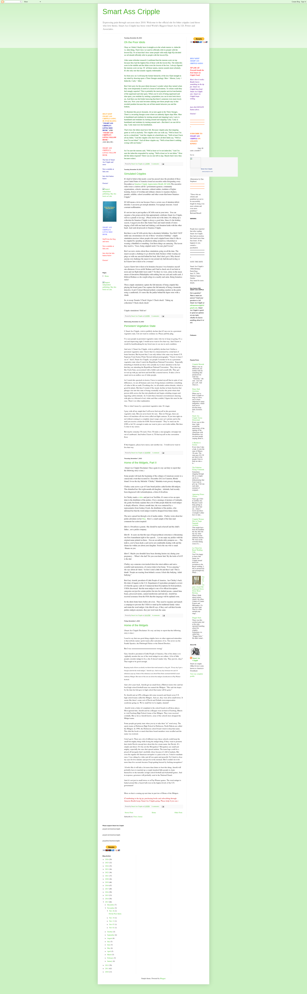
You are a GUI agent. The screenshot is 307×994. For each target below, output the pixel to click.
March (109, 954)
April (109, 951)
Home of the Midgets (136, 625)
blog (144, 518)
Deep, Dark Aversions (196, 390)
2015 (107, 895)
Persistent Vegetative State (140, 325)
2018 (107, 885)
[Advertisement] (110, 73)
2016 (107, 892)
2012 (107, 965)
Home (154, 812)
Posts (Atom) (137, 816)
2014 (107, 898)
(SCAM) (167, 184)
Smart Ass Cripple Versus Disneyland (197, 418)
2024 (107, 866)
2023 (107, 869)
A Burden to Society (196, 443)
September (111, 935)
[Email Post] (162, 164)
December (111, 905)
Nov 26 (112, 911)
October (110, 932)
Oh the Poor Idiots (134, 42)
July (108, 941)
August (109, 938)
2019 (107, 882)
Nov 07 (112, 924)
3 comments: (155, 806)
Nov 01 (112, 927)
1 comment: (156, 453)
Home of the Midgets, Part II (140, 462)
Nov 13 (112, 921)
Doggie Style (196, 617)
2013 (107, 902)
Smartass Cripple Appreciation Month (148, 184)
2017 (107, 889)
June (109, 945)
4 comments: (156, 615)
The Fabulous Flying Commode (198, 468)
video (141, 497)
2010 (107, 972)
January (110, 961)
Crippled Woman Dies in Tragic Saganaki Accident (198, 522)
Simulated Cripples (135, 173)
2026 (107, 859)
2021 (107, 876)
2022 (107, 872)
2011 (107, 968)
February (110, 958)
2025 (107, 862)
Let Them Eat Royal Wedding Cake (197, 550)
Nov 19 (112, 918)
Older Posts (178, 812)
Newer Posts (129, 812)
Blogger (162, 978)
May (109, 948)
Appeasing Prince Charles (198, 495)
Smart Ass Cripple (131, 12)
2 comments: (155, 164)
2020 (107, 879)
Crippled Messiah (198, 364)
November (111, 908)
